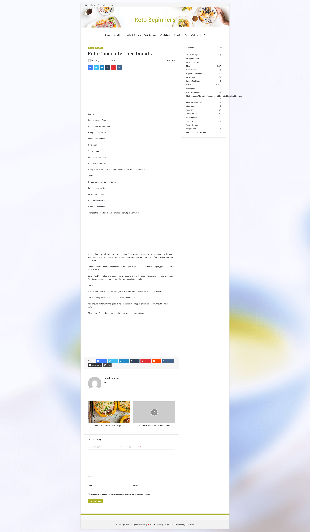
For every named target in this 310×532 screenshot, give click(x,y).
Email (90, 485)
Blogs (91, 48)
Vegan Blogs (191, 121)
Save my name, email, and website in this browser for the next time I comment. (120, 494)
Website (136, 485)
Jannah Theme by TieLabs (160, 525)
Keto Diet (118, 35)
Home (107, 35)
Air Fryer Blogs (192, 55)
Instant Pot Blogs (193, 81)
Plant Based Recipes (194, 102)
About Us (112, 5)
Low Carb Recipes (133, 35)
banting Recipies (192, 62)
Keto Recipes (191, 89)
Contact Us (102, 5)
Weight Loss (165, 35)
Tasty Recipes (150, 35)
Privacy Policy (90, 5)
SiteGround (190, 525)
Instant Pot (190, 77)
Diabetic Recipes (192, 70)
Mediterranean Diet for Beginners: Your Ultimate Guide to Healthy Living (214, 96)
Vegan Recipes (192, 125)
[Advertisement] (131, 94)
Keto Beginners (97, 61)
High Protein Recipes (194, 74)
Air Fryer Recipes (193, 58)
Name (91, 476)
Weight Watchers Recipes (196, 132)
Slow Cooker (191, 106)
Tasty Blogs (190, 110)
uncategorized (191, 117)
